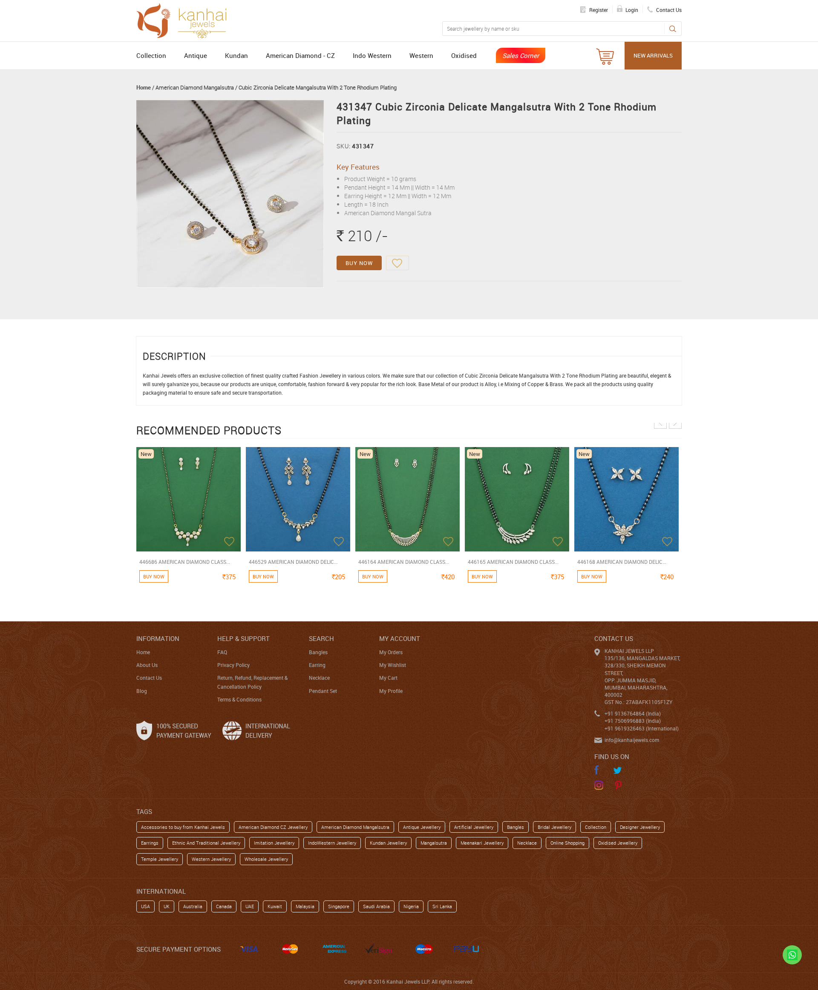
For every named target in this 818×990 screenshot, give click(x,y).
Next (675, 422)
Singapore (338, 906)
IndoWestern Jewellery (332, 843)
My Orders (391, 652)
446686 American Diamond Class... (184, 561)
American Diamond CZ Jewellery (273, 827)
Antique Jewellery (422, 827)
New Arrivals (653, 55)
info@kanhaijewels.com (632, 739)
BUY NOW (359, 263)
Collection (151, 55)
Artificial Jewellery (473, 827)
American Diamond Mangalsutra (195, 87)
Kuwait (275, 906)
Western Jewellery (211, 859)
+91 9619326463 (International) (642, 728)
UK (167, 906)
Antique (195, 55)
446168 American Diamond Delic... (621, 561)
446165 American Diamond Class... (513, 561)
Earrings (149, 843)
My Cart (388, 677)
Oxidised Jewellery (617, 843)
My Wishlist (392, 664)
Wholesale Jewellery (266, 859)
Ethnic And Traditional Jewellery (206, 843)
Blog (141, 690)
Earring (317, 664)
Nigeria (411, 906)
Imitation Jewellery (274, 843)
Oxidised (464, 55)
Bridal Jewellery (554, 827)
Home (143, 87)
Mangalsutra (434, 843)
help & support (243, 638)
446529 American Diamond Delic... (293, 561)
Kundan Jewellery (388, 843)
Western (421, 55)
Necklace (319, 677)
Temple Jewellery (159, 859)
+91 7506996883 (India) (633, 720)
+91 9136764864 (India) (633, 713)
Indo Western (372, 55)
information (157, 638)
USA (145, 906)
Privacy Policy (233, 664)
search (321, 638)
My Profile (391, 690)
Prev (660, 422)
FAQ (222, 652)
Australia (192, 906)
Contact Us (149, 677)
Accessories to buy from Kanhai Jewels (183, 827)
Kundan (236, 55)
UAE (249, 906)
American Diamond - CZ (300, 55)
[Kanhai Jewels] (185, 19)
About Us (147, 664)
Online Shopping (567, 843)
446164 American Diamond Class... (403, 561)
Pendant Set (323, 690)
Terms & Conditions (239, 699)
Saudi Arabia (376, 906)
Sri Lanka (442, 906)
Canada (224, 906)
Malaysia (305, 906)
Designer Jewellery (640, 827)
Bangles (318, 652)
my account (399, 638)
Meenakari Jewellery (482, 843)
